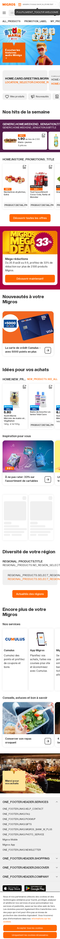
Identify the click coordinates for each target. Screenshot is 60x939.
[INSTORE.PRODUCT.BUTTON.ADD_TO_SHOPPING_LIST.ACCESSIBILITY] (43, 135)
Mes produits (17, 96)
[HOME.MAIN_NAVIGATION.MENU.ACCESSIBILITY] (3, 13)
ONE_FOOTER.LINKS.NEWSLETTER (22, 849)
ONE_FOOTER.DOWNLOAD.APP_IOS (12, 888)
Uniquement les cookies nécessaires (30, 935)
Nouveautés (42, 96)
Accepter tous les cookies (30, 928)
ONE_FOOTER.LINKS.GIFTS (17, 824)
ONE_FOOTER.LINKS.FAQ (16, 814)
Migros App (9, 844)
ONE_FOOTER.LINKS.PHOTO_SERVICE (23, 834)
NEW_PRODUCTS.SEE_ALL (42, 379)
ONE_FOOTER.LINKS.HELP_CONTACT (23, 808)
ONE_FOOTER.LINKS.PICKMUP (19, 819)
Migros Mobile (10, 839)
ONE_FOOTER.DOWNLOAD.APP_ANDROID (35, 888)
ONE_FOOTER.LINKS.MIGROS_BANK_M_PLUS (27, 829)
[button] (30, 801)
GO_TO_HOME (8, 4)
